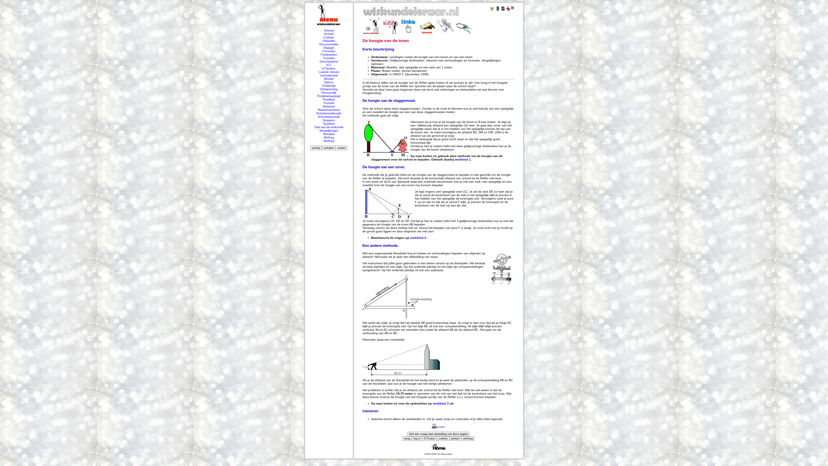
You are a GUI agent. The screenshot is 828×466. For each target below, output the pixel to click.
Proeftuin (329, 99)
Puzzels (329, 103)
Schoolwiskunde (329, 116)
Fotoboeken (329, 54)
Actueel (329, 30)
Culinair (329, 37)
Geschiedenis (329, 61)
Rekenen (329, 106)
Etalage (329, 47)
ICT (328, 65)
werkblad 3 (441, 403)
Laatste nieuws (329, 72)
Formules (328, 51)
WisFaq (329, 137)
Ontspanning (329, 89)
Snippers (329, 120)
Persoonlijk (328, 92)
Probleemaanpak (328, 96)
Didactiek (329, 41)
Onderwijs (329, 85)
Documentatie (328, 44)
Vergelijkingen (328, 130)
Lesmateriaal (329, 75)
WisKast (328, 141)
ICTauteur (329, 68)
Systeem (329, 123)
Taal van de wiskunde (328, 127)
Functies (329, 58)
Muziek (329, 78)
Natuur (329, 82)
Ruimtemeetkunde (328, 113)
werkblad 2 (418, 237)
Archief (329, 34)
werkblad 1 (463, 159)
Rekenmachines (329, 110)
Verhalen (329, 134)
